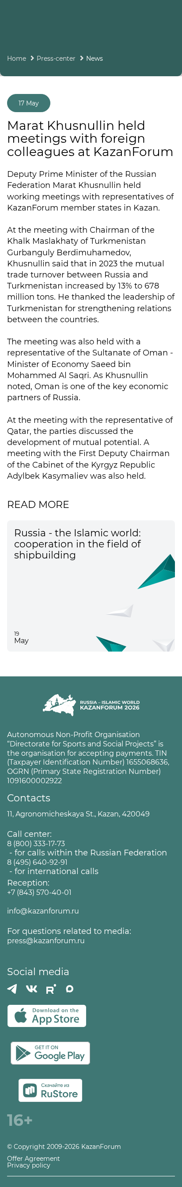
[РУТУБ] (51, 989)
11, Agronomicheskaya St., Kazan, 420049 (78, 814)
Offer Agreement (33, 1159)
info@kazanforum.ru (43, 911)
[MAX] (70, 989)
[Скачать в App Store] (47, 1015)
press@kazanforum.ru (46, 941)
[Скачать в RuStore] (50, 1090)
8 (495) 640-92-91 (37, 862)
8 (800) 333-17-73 (36, 843)
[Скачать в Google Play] (50, 1053)
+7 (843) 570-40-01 (39, 892)
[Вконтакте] (32, 988)
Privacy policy (28, 1165)
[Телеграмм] (12, 989)
